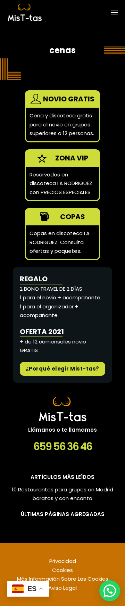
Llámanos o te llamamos (62, 429)
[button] (109, 590)
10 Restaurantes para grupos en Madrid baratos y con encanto (62, 494)
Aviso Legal (62, 587)
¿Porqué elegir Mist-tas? (62, 368)
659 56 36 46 (62, 446)
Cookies (62, 570)
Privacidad (62, 561)
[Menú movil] (114, 12)
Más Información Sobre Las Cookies (62, 578)
